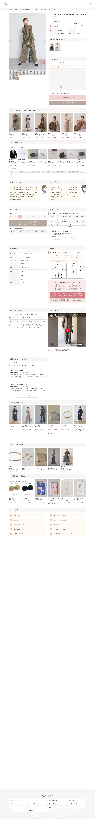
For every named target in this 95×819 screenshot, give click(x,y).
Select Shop (57, 21)
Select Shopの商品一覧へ (47, 433)
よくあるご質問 (59, 4)
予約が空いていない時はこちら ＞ (67, 63)
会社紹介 (67, 4)
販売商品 (31, 810)
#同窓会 (10, 174)
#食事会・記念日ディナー (80, 171)
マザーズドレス (13, 803)
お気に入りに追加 (68, 103)
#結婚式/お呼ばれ (63, 171)
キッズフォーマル (13, 807)
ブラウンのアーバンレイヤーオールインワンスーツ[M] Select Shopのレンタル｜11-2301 (8, 4)
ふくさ (11, 810)
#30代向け (38, 171)
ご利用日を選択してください (67, 97)
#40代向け (43, 171)
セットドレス (32, 803)
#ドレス (10, 171)
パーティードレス (13, 800)
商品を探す (33, 4)
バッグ (30, 807)
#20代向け (32, 171)
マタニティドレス (53, 800)
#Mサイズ (49, 171)
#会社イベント (55, 171)
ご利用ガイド (51, 4)
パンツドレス (32, 800)
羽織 (50, 807)
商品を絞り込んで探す (47, 817)
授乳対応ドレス (72, 800)
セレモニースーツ (73, 803)
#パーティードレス (17, 171)
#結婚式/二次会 (71, 171)
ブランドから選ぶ (42, 4)
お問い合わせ (74, 4)
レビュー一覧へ (27, 395)
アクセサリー (72, 807)
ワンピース (51, 803)
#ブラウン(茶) (16, 174)
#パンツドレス (25, 171)
